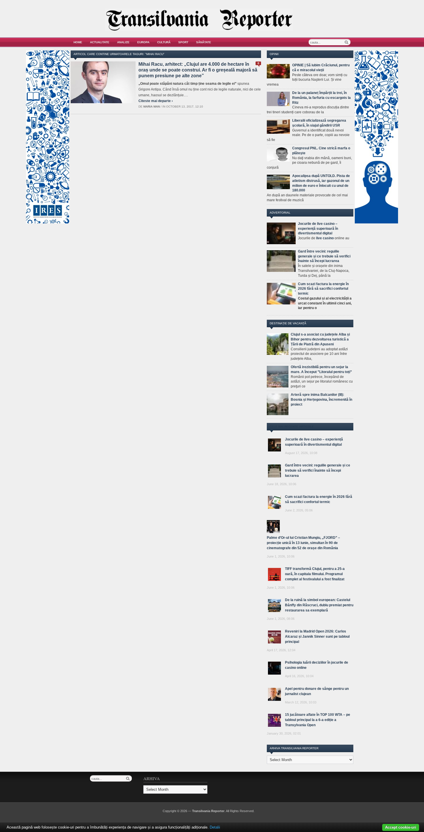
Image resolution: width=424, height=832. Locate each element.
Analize (123, 42)
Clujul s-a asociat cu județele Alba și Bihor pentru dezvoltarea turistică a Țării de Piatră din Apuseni (320, 339)
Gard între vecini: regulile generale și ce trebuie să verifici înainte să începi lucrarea (324, 256)
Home (78, 42)
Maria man (151, 106)
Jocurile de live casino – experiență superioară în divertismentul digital (318, 229)
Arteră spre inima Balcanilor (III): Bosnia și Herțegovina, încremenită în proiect (321, 399)
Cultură (163, 42)
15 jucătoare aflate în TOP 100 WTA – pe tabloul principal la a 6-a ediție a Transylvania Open (317, 720)
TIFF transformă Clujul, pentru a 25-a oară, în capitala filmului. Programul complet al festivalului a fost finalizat (315, 574)
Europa (143, 42)
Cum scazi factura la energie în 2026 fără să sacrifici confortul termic (323, 289)
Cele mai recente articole (292, 426)
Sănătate (203, 42)
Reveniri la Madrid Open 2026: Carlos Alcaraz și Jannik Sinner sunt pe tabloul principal (317, 636)
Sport (183, 42)
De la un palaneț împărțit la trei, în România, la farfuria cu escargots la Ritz (321, 98)
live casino (325, 238)
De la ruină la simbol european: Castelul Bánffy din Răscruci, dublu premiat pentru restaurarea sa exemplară (319, 605)
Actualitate (99, 42)
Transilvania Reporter (208, 811)
